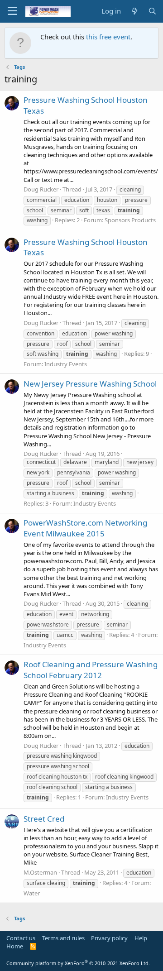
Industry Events (65, 364)
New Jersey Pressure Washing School (90, 383)
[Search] (152, 11)
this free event (108, 36)
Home (14, 946)
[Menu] (12, 11)
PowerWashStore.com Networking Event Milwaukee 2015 (85, 528)
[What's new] (134, 11)
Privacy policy (109, 938)
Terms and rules (63, 938)
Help (140, 938)
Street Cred (44, 818)
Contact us (20, 938)
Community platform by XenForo (78, 963)
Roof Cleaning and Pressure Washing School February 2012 (91, 669)
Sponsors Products (130, 220)
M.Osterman (40, 872)
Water (32, 893)
